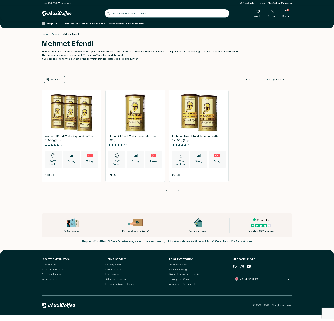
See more (66, 3)
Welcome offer (50, 279)
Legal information (181, 259)
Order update (113, 269)
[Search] (108, 13)
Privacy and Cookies (180, 279)
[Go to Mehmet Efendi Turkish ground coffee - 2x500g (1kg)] (198, 136)
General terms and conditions (186, 274)
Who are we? (49, 264)
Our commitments (51, 274)
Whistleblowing (178, 269)
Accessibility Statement (182, 284)
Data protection (178, 264)
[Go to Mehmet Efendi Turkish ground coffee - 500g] (135, 136)
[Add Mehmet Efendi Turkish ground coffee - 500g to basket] (158, 175)
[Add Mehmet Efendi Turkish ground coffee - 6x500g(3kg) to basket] (94, 175)
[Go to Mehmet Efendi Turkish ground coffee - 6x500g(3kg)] (71, 136)
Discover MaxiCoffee (56, 259)
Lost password (113, 274)
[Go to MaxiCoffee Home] (57, 13)
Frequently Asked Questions (121, 284)
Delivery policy (113, 264)
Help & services (116, 259)
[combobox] (167, 13)
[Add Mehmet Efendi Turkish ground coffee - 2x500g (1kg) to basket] (221, 175)
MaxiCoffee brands (52, 269)
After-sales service (116, 279)
